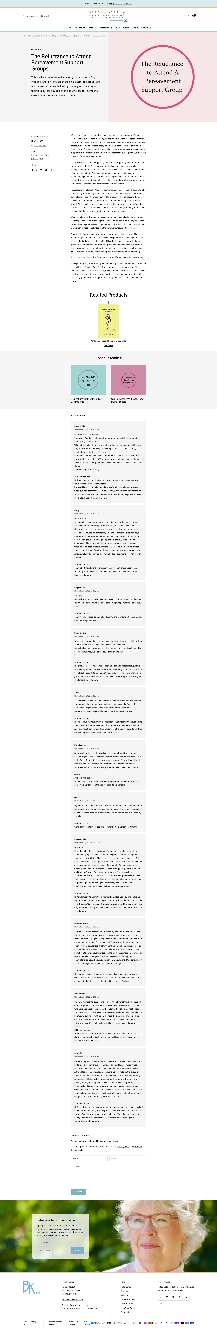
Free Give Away (128, 1308)
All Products (80, 28)
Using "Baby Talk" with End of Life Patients (86, 400)
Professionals (106, 28)
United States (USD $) (31, 1323)
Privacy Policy (123, 1146)
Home (68, 28)
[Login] (188, 16)
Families (93, 28)
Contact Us (127, 3)
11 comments (40, 145)
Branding (125, 1291)
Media (126, 28)
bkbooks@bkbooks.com (72, 1299)
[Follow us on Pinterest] (179, 1297)
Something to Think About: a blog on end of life (48, 36)
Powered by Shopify (74, 1323)
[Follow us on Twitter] (167, 1297)
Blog (118, 28)
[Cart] (193, 16)
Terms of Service (128, 1299)
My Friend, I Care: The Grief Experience (99, 267)
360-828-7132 (115, 3)
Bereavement (36, 50)
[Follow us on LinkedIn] (161, 1303)
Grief (47, 155)
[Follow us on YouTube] (186, 1297)
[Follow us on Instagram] (173, 1297)
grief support (37, 158)
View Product (108, 345)
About (135, 28)
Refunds (124, 1295)
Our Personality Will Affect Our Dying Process (127, 400)
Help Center (126, 1287)
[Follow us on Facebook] (161, 1297)
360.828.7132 (71, 1294)
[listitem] (32, 170)
